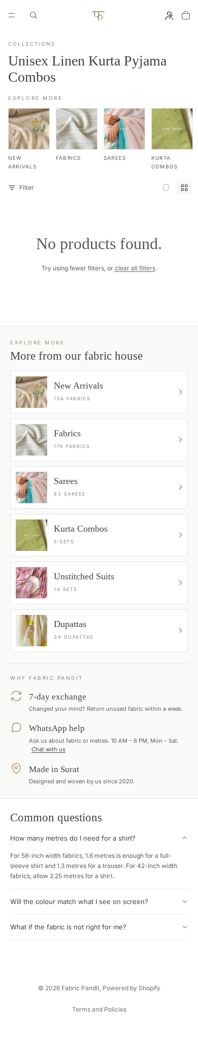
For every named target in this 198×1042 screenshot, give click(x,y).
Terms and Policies (99, 1009)
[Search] (33, 15)
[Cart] (186, 15)
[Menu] (11, 15)
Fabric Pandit (80, 988)
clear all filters (135, 268)
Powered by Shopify (131, 988)
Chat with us (48, 749)
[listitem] (29, 139)
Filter (26, 187)
